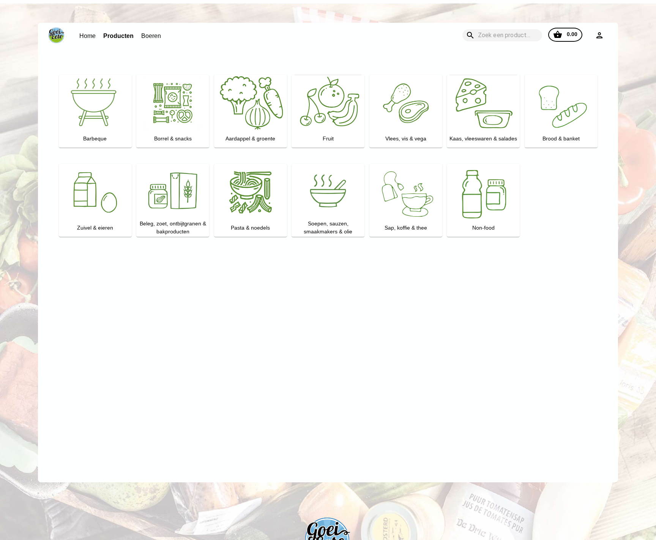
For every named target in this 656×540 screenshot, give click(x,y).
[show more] (599, 35)
